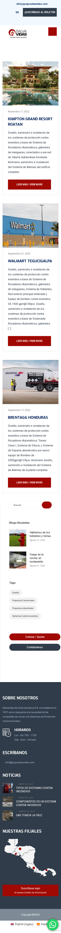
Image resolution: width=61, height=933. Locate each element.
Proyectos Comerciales (23, 600)
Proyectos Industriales (23, 608)
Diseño (15, 593)
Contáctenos (35, 647)
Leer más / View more (29, 184)
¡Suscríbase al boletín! (40, 12)
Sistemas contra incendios (25, 616)
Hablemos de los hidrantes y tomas (40, 534)
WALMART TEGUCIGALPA (30, 261)
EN (17, 12)
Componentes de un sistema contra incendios (36, 803)
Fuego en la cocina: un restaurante (36, 558)
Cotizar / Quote (34, 637)
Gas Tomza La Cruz (29, 815)
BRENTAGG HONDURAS (28, 417)
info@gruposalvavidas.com (32, 4)
